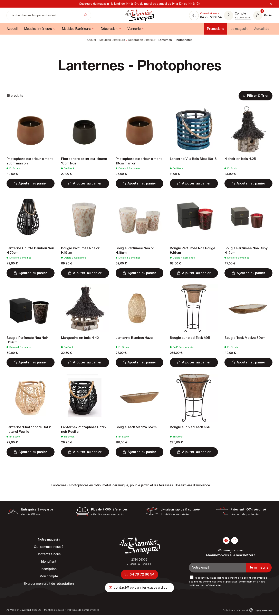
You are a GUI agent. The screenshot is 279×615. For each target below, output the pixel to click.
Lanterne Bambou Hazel (135, 338)
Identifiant (48, 561)
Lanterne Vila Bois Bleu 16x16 (193, 159)
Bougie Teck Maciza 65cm (136, 427)
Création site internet (235, 610)
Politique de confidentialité (83, 609)
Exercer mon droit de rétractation (49, 584)
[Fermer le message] (270, 4)
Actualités (261, 29)
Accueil (91, 40)
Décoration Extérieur (141, 40)
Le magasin (239, 29)
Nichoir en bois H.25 (240, 159)
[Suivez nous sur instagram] (234, 540)
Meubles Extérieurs (112, 40)
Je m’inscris (259, 567)
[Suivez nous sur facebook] (226, 540)
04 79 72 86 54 (142, 574)
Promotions (215, 29)
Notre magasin (49, 539)
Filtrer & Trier (258, 96)
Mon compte (48, 576)
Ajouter (32, 183)
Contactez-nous (49, 554)
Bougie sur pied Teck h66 (190, 427)
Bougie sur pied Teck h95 (190, 338)
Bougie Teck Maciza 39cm (245, 338)
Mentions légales (54, 609)
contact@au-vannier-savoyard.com (142, 587)
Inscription (49, 569)
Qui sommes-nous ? (49, 547)
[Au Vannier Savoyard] (139, 15)
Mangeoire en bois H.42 (80, 338)
